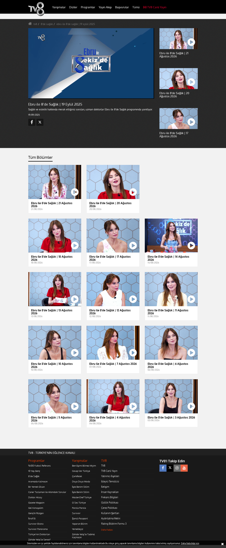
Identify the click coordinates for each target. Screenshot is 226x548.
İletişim (105, 486)
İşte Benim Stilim (80, 486)
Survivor (76, 513)
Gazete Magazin (36, 502)
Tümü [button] (136, 7)
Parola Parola (79, 507)
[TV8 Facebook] (162, 468)
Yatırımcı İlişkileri (110, 476)
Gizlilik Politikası (109, 502)
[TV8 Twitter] (170, 468)
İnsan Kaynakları (110, 491)
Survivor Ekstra (35, 523)
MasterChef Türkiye (81, 497)
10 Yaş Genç (34, 471)
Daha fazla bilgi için (190, 543)
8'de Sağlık (33, 476)
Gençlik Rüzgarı (36, 513)
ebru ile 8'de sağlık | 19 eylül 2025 (75, 24)
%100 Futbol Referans (39, 465)
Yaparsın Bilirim (79, 523)
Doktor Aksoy (35, 497)
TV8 (103, 465)
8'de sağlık (47, 24)
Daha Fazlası (107, 529)
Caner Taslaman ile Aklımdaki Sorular (47, 492)
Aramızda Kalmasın (37, 481)
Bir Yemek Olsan (36, 486)
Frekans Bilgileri (109, 497)
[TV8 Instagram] (177, 468)
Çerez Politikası (109, 507)
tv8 (35, 24)
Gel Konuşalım (35, 507)
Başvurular (122, 7)
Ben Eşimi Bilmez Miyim (84, 465)
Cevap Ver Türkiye (81, 471)
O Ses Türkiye (79, 502)
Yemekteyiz (77, 529)
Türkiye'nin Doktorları (39, 534)
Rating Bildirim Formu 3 (114, 523)
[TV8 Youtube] (184, 468)
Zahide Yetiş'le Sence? (39, 539)
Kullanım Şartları (110, 513)
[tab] (40, 158)
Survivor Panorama (38, 529)
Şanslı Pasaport (80, 518)
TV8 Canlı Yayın (156, 7)
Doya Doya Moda (81, 481)
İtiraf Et (31, 518)
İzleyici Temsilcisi (110, 481)
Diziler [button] (73, 7)
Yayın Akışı (105, 7)
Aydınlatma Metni (110, 518)
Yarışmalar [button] (59, 7)
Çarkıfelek (77, 476)
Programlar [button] (88, 7)
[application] (91, 63)
